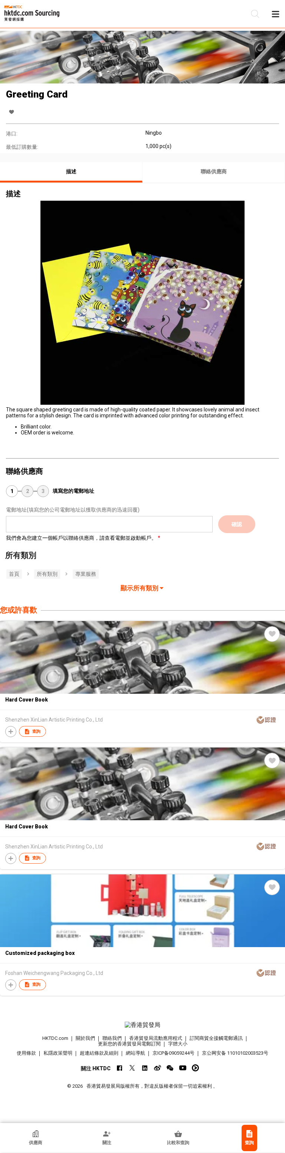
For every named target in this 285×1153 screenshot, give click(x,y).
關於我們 (85, 1038)
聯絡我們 (112, 1038)
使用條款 (26, 1053)
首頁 (14, 574)
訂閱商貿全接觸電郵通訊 (216, 1038)
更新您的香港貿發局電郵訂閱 (129, 1044)
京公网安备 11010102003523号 (235, 1053)
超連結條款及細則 (99, 1053)
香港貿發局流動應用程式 (155, 1038)
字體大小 (177, 1044)
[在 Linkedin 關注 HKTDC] (144, 1067)
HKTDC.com (55, 1038)
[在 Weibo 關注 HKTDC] (157, 1067)
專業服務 (85, 574)
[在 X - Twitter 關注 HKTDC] (132, 1067)
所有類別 (47, 574)
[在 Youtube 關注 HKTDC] (182, 1067)
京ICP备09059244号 (173, 1053)
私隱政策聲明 (57, 1053)
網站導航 (135, 1053)
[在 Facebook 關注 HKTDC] (119, 1067)
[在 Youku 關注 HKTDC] (195, 1067)
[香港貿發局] (142, 1025)
